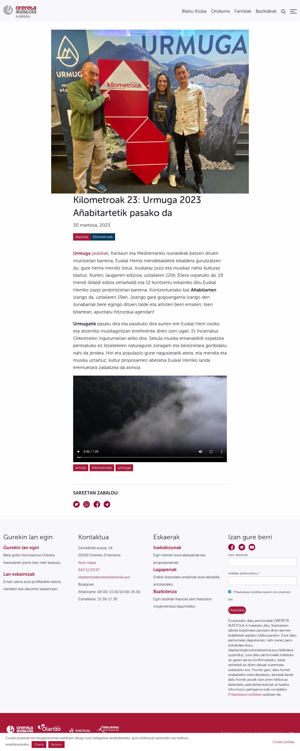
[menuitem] (194, 11)
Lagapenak (165, 569)
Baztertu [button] (56, 744)
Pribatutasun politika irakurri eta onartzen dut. (259, 595)
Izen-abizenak (238, 555)
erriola (80, 467)
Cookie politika (284, 742)
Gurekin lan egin (21, 547)
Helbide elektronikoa (244, 573)
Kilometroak (103, 237)
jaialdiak (90, 253)
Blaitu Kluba (194, 11)
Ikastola (81, 237)
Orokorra (220, 11)
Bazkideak (266, 11)
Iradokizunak (167, 547)
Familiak (242, 11)
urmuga (124, 467)
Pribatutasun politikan (245, 694)
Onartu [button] (39, 744)
